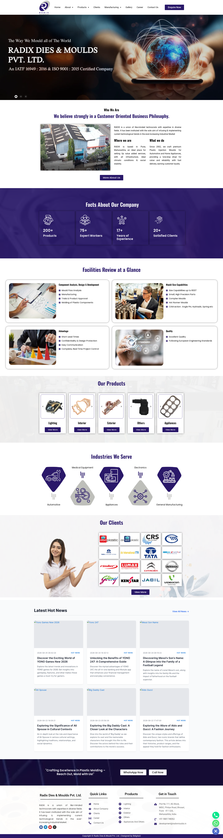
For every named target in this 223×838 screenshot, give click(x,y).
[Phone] (215, 815)
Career (140, 7)
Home (57, 7)
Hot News (75, 653)
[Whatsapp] (215, 823)
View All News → (180, 611)
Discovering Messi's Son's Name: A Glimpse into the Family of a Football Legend (163, 661)
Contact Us (153, 7)
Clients (96, 7)
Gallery (129, 7)
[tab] (16, 96)
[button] (69, 7)
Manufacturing (112, 7)
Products (82, 7)
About (68, 7)
